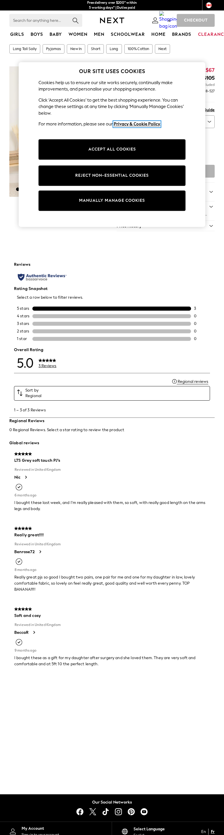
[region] (112, 144)
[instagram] (118, 811)
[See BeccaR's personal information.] (34, 632)
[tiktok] (105, 811)
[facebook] (80, 811)
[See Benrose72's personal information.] (40, 551)
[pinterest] (131, 811)
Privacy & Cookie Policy (137, 124)
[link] (155, 20)
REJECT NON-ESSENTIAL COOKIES (112, 175)
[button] (18, 189)
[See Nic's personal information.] (25, 477)
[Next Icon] (112, 20)
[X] (92, 811)
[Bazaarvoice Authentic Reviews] (42, 277)
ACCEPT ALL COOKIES (112, 149)
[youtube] (144, 811)
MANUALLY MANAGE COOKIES (112, 200)
